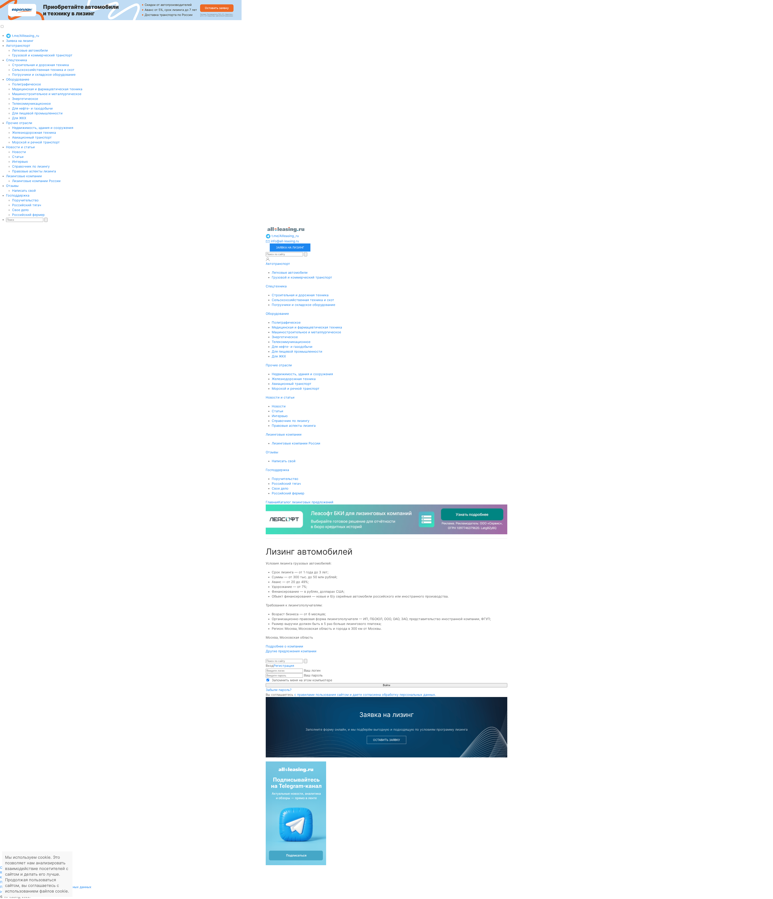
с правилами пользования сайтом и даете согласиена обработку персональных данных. (365, 695)
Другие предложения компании (291, 651)
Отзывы (12, 186)
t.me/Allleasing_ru (25, 36)
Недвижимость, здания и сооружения (42, 128)
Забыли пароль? (278, 690)
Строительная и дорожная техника (40, 65)
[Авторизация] (268, 259)
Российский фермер (28, 215)
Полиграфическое (26, 84)
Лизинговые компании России (36, 181)
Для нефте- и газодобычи (32, 108)
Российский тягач (26, 205)
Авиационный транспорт (32, 137)
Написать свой (24, 190)
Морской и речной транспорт (36, 142)
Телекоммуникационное (31, 104)
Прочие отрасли (19, 123)
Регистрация (284, 666)
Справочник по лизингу (31, 166)
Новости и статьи (20, 147)
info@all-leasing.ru (284, 241)
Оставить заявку (386, 740)
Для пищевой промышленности (37, 113)
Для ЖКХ (19, 118)
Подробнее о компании (285, 646)
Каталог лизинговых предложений (305, 502)
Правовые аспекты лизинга (34, 171)
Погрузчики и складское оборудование (43, 74)
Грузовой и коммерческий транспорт (42, 55)
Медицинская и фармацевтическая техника (47, 89)
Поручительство (25, 200)
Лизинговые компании (24, 176)
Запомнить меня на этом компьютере (301, 680)
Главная (272, 502)
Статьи (18, 157)
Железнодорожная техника (34, 132)
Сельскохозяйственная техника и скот (43, 70)
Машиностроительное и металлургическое (46, 94)
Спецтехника (16, 60)
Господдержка (17, 195)
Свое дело (20, 210)
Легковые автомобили (30, 50)
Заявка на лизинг (19, 41)
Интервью (20, 162)
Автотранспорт (18, 46)
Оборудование (17, 79)
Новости (19, 152)
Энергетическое (25, 99)
